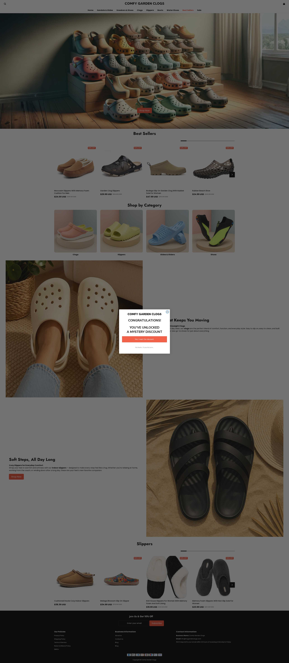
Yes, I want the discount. (144, 339)
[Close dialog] (167, 312)
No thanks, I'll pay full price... (144, 347)
